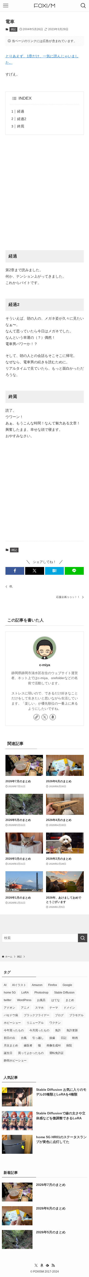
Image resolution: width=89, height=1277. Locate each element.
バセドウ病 (11, 1015)
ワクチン (55, 1022)
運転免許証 (56, 1053)
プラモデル (76, 1015)
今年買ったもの (14, 1030)
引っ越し (38, 1038)
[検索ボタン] (83, 5)
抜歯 (52, 1038)
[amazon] (53, 717)
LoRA (25, 992)
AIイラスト (19, 985)
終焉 (20, 126)
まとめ (70, 1000)
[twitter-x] (45, 717)
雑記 (13, 29)
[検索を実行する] (82, 938)
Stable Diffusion (64, 992)
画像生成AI (54, 1045)
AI (5, 985)
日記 (63, 1038)
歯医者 (28, 1045)
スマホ (39, 1007)
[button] (14, 571)
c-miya (44, 665)
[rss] (53, 1265)
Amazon (37, 985)
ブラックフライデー (36, 1015)
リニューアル (35, 1022)
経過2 (21, 119)
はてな (55, 1000)
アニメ (25, 1007)
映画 (75, 1038)
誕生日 (8, 1053)
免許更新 (72, 1030)
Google (67, 985)
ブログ (59, 1015)
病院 (69, 1045)
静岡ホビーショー (15, 1060)
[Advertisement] (44, 193)
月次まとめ (11, 1045)
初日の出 (9, 1038)
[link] (36, 717)
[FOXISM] (44, 5)
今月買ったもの (39, 1030)
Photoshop (41, 992)
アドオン (9, 1007)
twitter (7, 1000)
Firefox (52, 985)
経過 (20, 111)
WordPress (24, 1000)
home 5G (10, 992)
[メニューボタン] (5, 5)
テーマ (53, 1007)
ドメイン (69, 1007)
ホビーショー (12, 1022)
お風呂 (41, 1000)
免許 (58, 1030)
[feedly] (47, 1265)
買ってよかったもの (31, 1053)
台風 (24, 1038)
